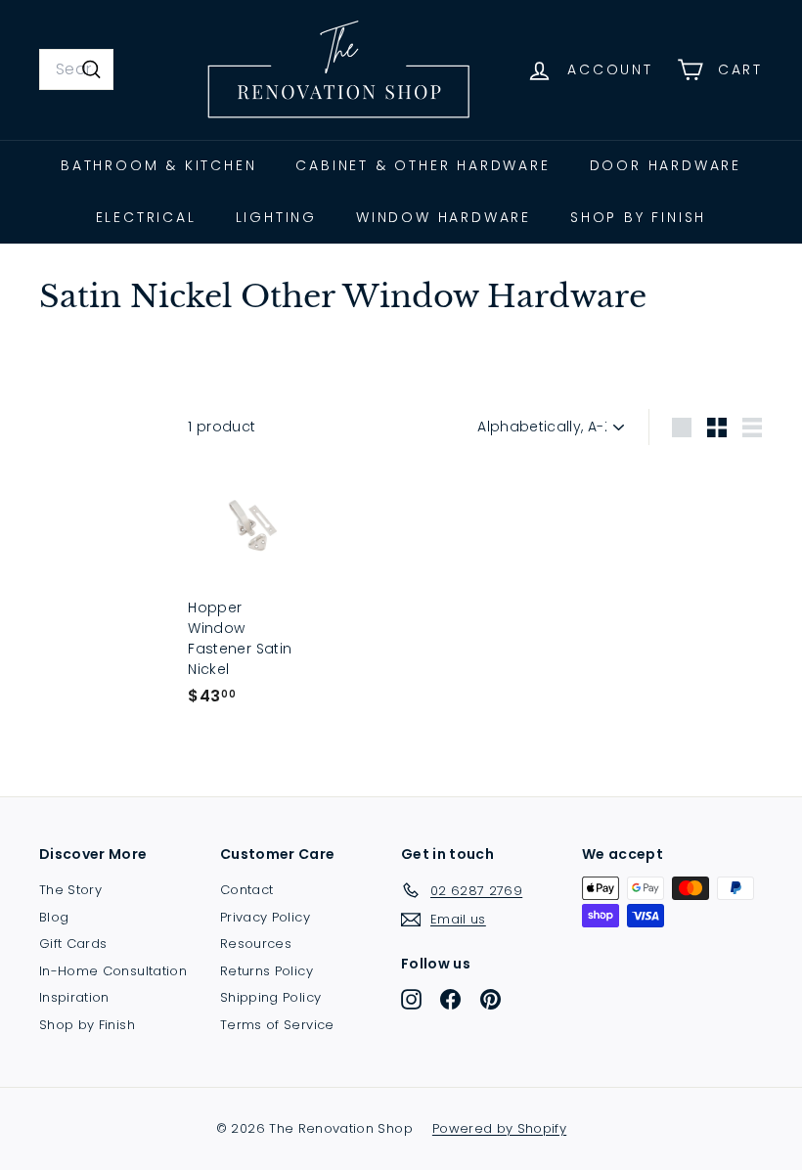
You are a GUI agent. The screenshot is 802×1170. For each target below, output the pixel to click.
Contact (246, 889)
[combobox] (76, 69)
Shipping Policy (270, 997)
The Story (70, 889)
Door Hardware (665, 165)
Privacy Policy (265, 917)
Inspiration (74, 997)
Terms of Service (277, 1024)
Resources (255, 943)
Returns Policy (266, 971)
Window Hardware (443, 217)
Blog (53, 917)
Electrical (146, 217)
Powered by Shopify (499, 1128)
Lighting (276, 217)
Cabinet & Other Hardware (422, 165)
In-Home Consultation (113, 971)
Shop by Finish (638, 217)
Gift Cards (73, 943)
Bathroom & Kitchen (158, 165)
